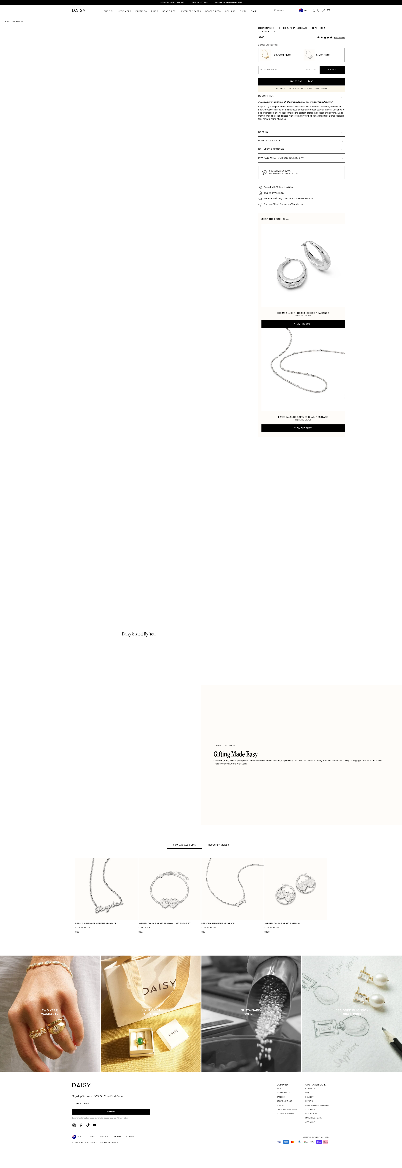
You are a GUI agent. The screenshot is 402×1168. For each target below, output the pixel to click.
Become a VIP (311, 1114)
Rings (154, 11)
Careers (281, 1097)
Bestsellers (213, 11)
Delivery (309, 1097)
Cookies (117, 1137)
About (280, 1089)
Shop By (109, 11)
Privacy (104, 1137)
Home (7, 22)
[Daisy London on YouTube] (94, 1125)
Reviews (280, 1105)
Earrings (141, 11)
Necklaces (124, 11)
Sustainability (284, 1093)
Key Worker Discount (287, 1110)
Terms (91, 1137)
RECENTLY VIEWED (218, 845)
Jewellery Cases (190, 11)
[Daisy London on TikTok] (88, 1125)
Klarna (130, 1137)
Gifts (243, 11)
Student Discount (285, 1114)
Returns (309, 1101)
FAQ (307, 1093)
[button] (328, 10)
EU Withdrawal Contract (317, 1105)
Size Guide (310, 1122)
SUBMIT (111, 1112)
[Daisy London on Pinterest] (81, 1125)
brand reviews (339, 38)
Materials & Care (313, 1118)
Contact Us (311, 1089)
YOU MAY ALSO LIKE (184, 845)
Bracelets (169, 11)
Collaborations (284, 1101)
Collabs (230, 11)
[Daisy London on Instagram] (74, 1125)
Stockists (310, 1110)
